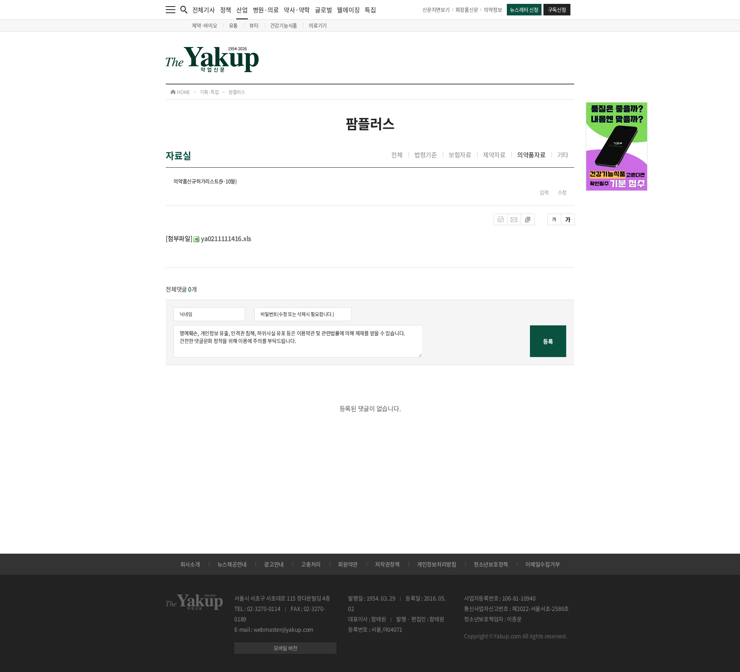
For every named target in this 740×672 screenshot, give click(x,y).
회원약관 (348, 564)
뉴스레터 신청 (524, 9)
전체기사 (203, 9)
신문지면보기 (436, 9)
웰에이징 (348, 9)
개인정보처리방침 (436, 564)
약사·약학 (297, 9)
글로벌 (323, 9)
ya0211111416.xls (226, 238)
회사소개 (190, 564)
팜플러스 (237, 92)
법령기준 (425, 154)
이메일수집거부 (542, 564)
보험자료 (460, 154)
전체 (397, 154)
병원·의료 (266, 9)
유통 (233, 25)
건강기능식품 (284, 25)
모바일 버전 (286, 648)
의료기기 (318, 25)
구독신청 (557, 9)
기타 (563, 154)
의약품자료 (531, 154)
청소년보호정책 (491, 564)
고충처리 (311, 564)
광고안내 (274, 564)
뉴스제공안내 (232, 564)
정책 (226, 9)
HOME (183, 92)
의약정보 (493, 9)
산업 (242, 9)
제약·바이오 (204, 25)
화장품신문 (467, 9)
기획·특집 (209, 92)
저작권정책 (387, 564)
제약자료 (494, 154)
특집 (370, 9)
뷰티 (254, 25)
